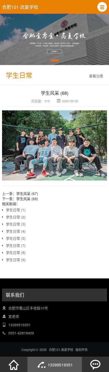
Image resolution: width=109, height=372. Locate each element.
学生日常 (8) (16, 252)
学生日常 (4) (16, 231)
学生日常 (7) (16, 245)
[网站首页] (14, 364)
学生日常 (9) (16, 259)
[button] (102, 7)
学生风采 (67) (27, 193)
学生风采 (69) (27, 198)
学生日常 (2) (16, 216)
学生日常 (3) (16, 224)
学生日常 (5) (16, 238)
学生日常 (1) (16, 209)
